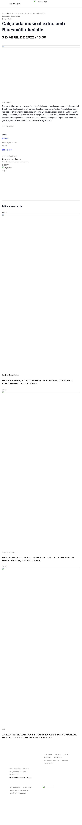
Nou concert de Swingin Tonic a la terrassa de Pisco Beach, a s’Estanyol (38, 559)
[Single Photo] (7, 167)
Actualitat (48, 763)
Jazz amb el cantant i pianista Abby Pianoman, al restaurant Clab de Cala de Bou (39, 736)
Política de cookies (18, 793)
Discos (65, 760)
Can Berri (5, 138)
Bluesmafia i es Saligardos (11, 159)
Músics (58, 754)
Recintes (47, 757)
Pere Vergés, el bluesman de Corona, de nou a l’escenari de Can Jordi (37, 382)
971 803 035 (7, 150)
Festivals (58, 757)
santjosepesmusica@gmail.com (20, 777)
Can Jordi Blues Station (10, 375)
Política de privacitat (19, 790)
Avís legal (27, 787)
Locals (67, 754)
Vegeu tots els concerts (11, 16)
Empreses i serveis (51, 760)
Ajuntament (15, 787)
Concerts (5, 13)
